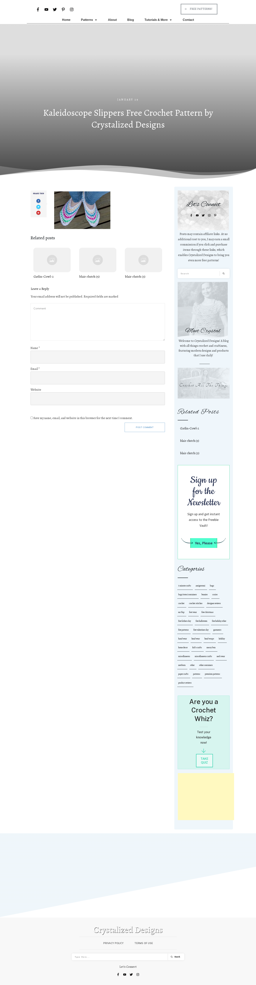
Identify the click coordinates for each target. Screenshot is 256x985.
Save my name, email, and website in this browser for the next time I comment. (83, 418)
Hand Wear (182, 638)
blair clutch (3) (143, 263)
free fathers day (184, 620)
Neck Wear (221, 656)
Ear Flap (181, 612)
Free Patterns (183, 629)
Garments (217, 629)
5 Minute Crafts (184, 585)
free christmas (207, 612)
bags (212, 585)
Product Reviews (185, 682)
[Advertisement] (128, 69)
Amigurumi (200, 585)
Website (36, 390)
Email (35, 369)
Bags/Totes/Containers (187, 594)
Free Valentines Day (201, 629)
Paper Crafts (183, 673)
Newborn (182, 665)
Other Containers (206, 665)
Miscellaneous (184, 656)
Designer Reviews (214, 603)
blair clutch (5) (97, 263)
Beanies (204, 594)
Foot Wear (193, 612)
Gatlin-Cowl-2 (52, 263)
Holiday (222, 638)
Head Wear (196, 638)
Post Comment (145, 427)
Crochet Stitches (195, 603)
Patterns (196, 673)
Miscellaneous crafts (203, 656)
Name (35, 348)
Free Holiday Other (219, 620)
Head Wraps (209, 638)
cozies (215, 594)
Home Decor (183, 647)
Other (192, 665)
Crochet (181, 603)
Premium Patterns (212, 673)
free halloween (201, 620)
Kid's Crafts (197, 647)
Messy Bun (211, 647)
